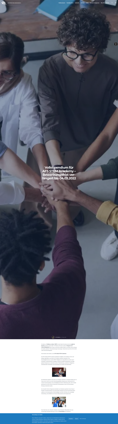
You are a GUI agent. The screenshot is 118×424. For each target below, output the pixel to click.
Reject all (76, 418)
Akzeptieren (71, 418)
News (59, 164)
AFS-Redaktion (58, 337)
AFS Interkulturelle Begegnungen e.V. (4, 3)
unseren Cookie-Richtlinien (37, 419)
